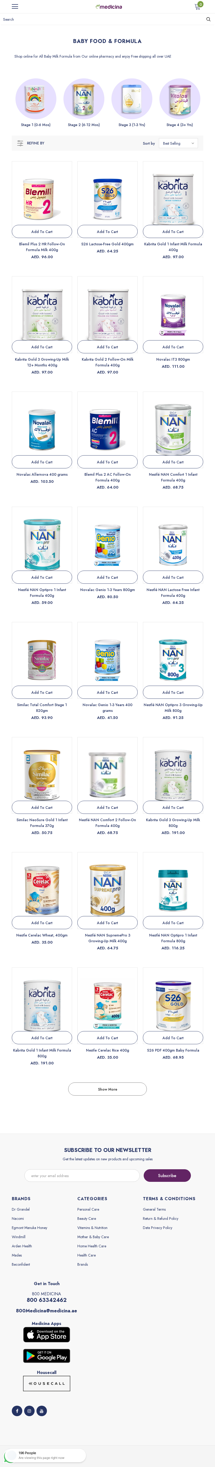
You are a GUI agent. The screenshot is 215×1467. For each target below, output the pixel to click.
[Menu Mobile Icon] (15, 6)
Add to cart (41, 231)
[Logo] (109, 6)
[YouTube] (41, 1411)
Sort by (149, 143)
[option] (36, 103)
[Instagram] (29, 1411)
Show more (107, 1089)
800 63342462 (47, 1300)
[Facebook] (17, 1411)
